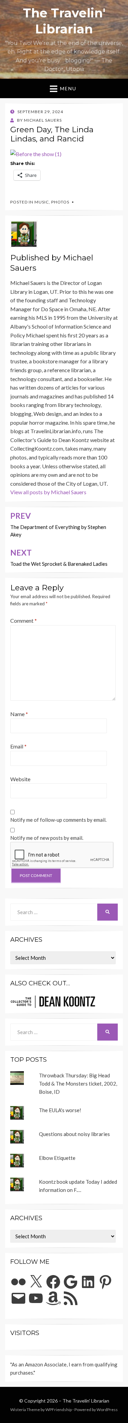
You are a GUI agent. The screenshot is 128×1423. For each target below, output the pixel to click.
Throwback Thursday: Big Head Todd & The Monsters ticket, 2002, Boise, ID (78, 1083)
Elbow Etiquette (57, 1158)
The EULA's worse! (60, 1110)
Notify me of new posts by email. (46, 838)
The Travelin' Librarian (85, 1401)
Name (19, 714)
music (41, 202)
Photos (60, 202)
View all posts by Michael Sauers (48, 492)
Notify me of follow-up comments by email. (58, 820)
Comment (23, 620)
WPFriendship (58, 1409)
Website (20, 779)
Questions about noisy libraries (74, 1134)
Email (18, 746)
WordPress (107, 1409)
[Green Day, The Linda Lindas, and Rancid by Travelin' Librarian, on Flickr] (35, 153)
